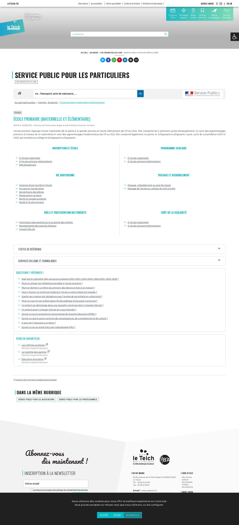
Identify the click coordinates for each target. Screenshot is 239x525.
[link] (235, 36)
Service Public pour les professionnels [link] (78, 399)
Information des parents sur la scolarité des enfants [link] (46, 222)
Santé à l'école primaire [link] (31, 202)
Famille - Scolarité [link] (48, 102)
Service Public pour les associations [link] (36, 399)
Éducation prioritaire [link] (33, 359)
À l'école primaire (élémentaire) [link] (35, 161)
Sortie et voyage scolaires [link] (32, 198)
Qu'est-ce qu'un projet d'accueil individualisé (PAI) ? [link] (48, 327)
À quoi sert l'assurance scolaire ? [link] (39, 322)
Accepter (104, 515)
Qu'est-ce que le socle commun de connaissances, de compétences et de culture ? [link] (65, 318)
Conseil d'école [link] (27, 229)
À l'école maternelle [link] (29, 158)
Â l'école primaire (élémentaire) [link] (144, 161)
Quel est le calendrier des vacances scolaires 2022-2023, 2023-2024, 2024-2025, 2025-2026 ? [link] (70, 279)
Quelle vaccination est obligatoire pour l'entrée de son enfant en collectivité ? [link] (62, 296)
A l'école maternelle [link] (138, 222)
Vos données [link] (187, 482)
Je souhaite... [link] (97, 3)
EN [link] (231, 3)
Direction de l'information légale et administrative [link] (36, 380)
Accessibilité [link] (187, 487)
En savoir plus (132, 515)
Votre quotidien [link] (113, 3)
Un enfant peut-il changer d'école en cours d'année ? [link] (49, 309)
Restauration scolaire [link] (30, 195)
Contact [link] (185, 480)
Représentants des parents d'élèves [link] (37, 225)
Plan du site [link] (187, 477)
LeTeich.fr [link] (13, 3)
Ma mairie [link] (83, 3)
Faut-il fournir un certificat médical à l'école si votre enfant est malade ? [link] (59, 292)
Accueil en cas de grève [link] (31, 188)
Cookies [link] (185, 484)
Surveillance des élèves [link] (31, 192)
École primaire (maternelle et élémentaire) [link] (82, 102)
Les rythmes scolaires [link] (33, 345)
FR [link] (228, 3)
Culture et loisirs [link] (132, 3)
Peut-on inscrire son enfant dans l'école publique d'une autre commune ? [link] (59, 300)
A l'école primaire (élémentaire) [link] (144, 225)
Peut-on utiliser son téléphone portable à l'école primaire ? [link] (52, 283)
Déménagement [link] (27, 164)
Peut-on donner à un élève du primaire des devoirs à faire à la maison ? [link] (58, 287)
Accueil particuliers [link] (25, 102)
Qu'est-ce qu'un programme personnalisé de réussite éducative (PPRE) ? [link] (59, 314)
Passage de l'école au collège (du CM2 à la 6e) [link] (151, 188)
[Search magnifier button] (165, 34)
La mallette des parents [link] (34, 352)
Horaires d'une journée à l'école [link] (35, 185)
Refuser (117, 515)
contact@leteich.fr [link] (149, 490)
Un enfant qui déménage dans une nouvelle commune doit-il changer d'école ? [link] (62, 305)
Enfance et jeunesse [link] (152, 3)
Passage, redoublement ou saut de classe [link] (149, 185)
